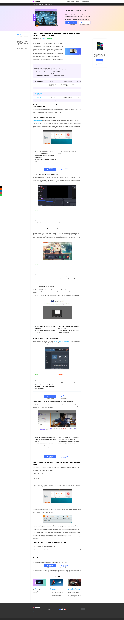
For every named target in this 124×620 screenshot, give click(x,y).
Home (34, 4)
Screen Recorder (100, 40)
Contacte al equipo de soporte (51, 613)
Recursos (72, 1)
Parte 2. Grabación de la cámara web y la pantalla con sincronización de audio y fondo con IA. (22, 43)
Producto (68, 1)
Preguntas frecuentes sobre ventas (52, 611)
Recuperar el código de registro (51, 609)
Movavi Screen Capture (39, 90)
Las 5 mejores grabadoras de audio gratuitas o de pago (38, 588)
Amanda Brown (43, 38)
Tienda (64, 1)
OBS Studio (39, 88)
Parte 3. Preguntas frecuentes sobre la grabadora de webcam (22, 48)
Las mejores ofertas (85, 1)
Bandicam (39, 97)
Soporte (77, 1)
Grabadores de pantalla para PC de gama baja (61, 341)
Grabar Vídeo (41, 4)
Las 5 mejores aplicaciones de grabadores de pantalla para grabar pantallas (56, 588)
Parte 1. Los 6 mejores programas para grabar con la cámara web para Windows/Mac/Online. (22, 37)
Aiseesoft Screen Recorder (38, 84)
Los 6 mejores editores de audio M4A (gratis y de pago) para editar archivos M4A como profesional (74, 588)
